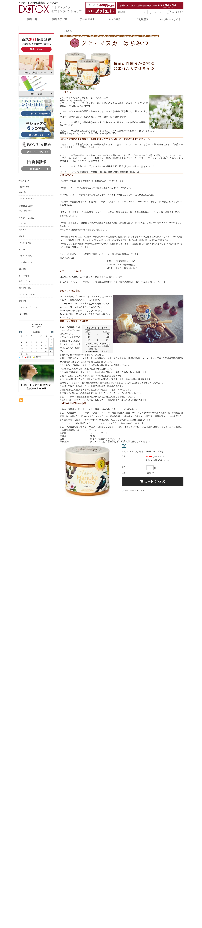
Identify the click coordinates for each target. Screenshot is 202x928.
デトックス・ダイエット (28, 307)
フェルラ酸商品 (25, 243)
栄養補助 (22, 301)
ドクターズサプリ (25, 256)
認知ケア (22, 230)
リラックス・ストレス (27, 294)
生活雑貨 (22, 269)
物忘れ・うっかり (25, 281)
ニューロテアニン (25, 211)
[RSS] (21, 401)
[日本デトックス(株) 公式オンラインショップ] (34, 13)
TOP (61, 31)
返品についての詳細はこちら (134, 490)
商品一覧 (32, 19)
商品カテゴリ (59, 19)
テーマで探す (87, 19)
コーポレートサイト (170, 19)
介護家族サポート (25, 262)
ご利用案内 (142, 19)
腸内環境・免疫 (25, 288)
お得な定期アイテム (26, 199)
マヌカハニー (24, 223)
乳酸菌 (21, 236)
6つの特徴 (114, 19)
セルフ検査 (23, 314)
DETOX (22, 249)
